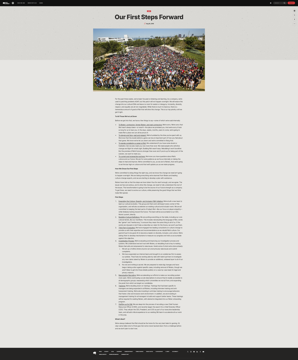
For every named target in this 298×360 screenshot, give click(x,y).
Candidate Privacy (128, 351)
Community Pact (125, 354)
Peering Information (113, 354)
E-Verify (167, 351)
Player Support (159, 351)
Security (106, 351)
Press (100, 351)
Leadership (119, 351)
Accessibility (175, 351)
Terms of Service (139, 351)
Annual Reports (102, 354)
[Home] (13, 3)
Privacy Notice (149, 351)
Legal (112, 351)
